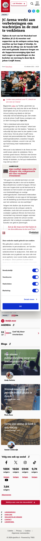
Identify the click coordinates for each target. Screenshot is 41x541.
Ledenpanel (9, 522)
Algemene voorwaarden (20, 533)
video (13, 106)
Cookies (28, 531)
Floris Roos (8, 66)
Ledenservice (10, 512)
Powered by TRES (27, 538)
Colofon (10, 531)
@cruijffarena (16, 229)
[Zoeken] (32, 3)
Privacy (19, 531)
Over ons (8, 514)
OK (20, 306)
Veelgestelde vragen (13, 517)
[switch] (35, 277)
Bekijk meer (10, 321)
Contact (8, 519)
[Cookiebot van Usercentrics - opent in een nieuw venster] (29, 233)
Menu (37, 5)
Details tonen (29, 299)
